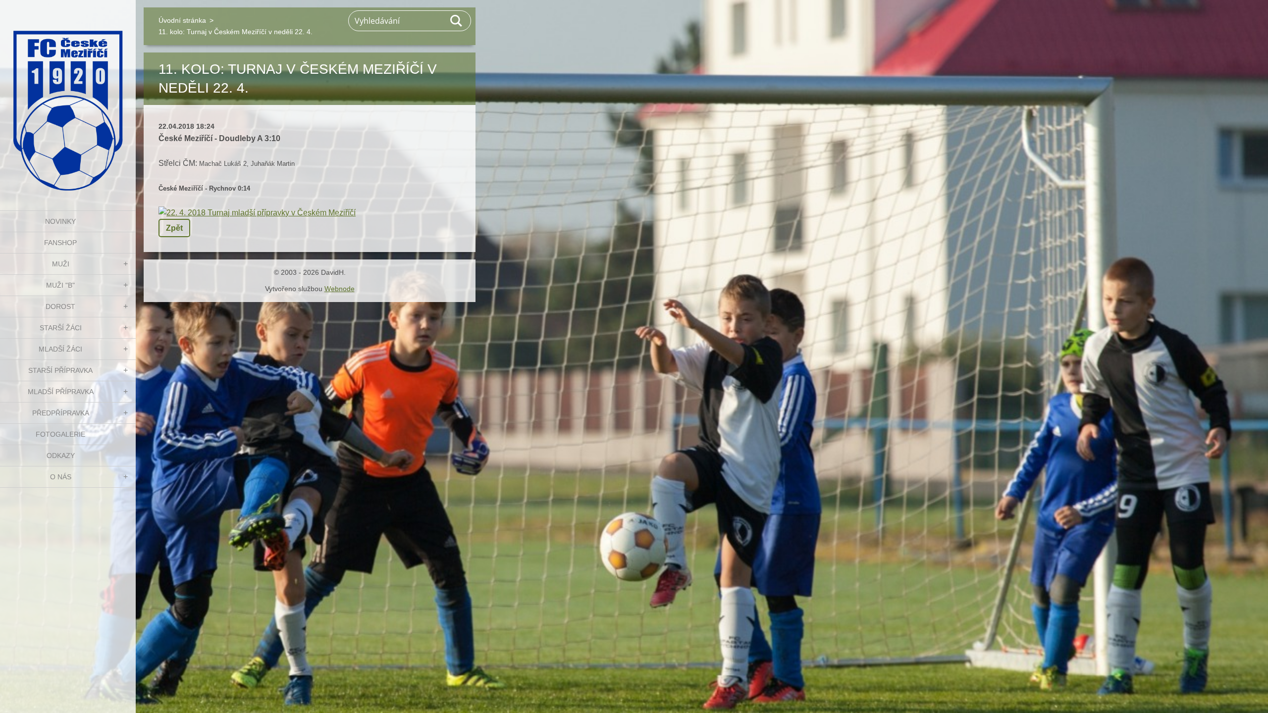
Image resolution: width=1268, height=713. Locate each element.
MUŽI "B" (60, 285)
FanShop (60, 243)
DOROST (60, 306)
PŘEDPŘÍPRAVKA (60, 413)
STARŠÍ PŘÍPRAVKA (60, 370)
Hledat (456, 20)
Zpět (174, 228)
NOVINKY (60, 221)
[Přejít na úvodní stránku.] (68, 99)
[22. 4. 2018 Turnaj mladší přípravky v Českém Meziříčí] (257, 212)
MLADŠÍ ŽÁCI (60, 349)
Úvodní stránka (182, 20)
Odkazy (61, 455)
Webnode (339, 289)
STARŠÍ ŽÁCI (61, 328)
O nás (60, 477)
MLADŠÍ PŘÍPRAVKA (61, 392)
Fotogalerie (60, 434)
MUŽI (60, 264)
